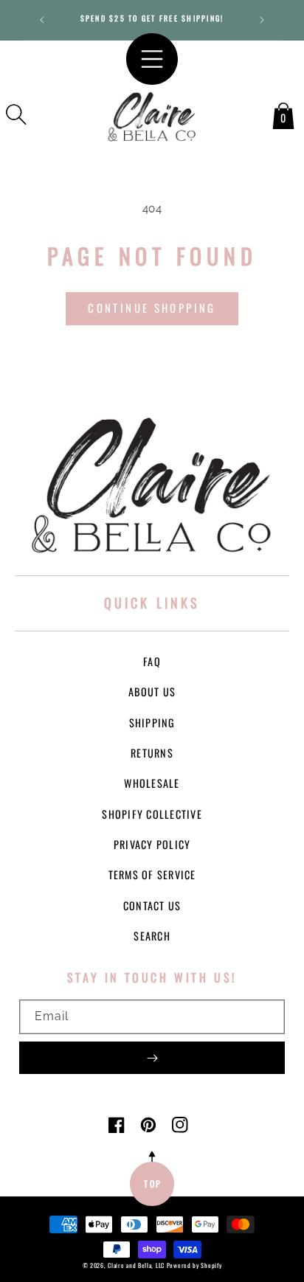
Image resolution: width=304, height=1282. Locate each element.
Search (152, 935)
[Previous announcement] (42, 20)
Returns (152, 752)
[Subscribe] (152, 1058)
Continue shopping (151, 307)
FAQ (152, 661)
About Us (152, 691)
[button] (16, 114)
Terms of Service (152, 874)
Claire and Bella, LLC (136, 1265)
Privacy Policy (152, 844)
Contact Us (152, 905)
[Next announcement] (262, 20)
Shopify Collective (152, 814)
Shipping (152, 722)
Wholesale (151, 783)
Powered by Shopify (194, 1265)
